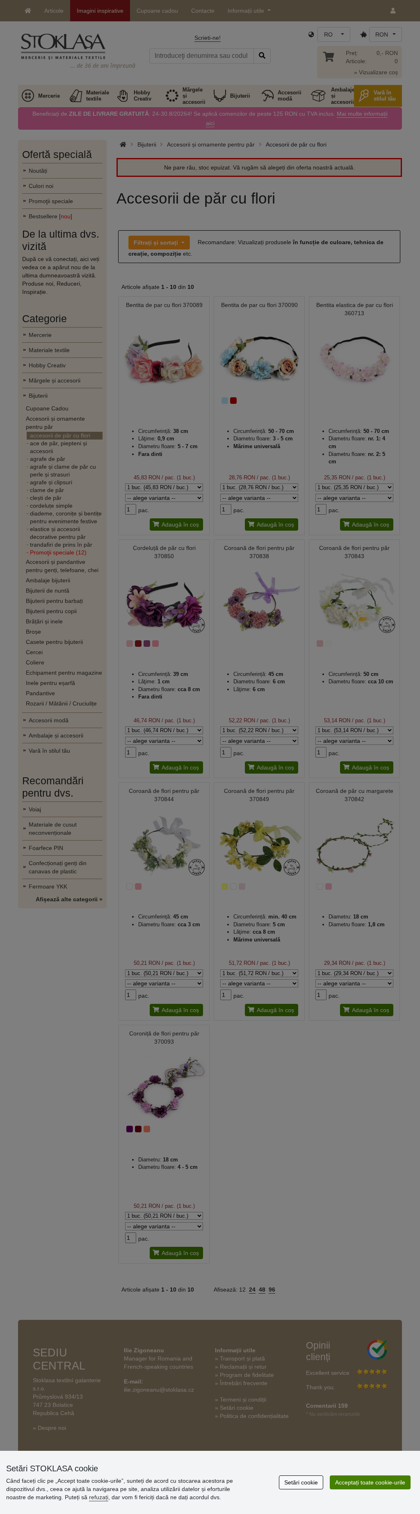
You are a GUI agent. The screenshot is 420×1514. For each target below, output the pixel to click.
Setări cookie (301, 1482)
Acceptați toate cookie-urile (370, 1482)
